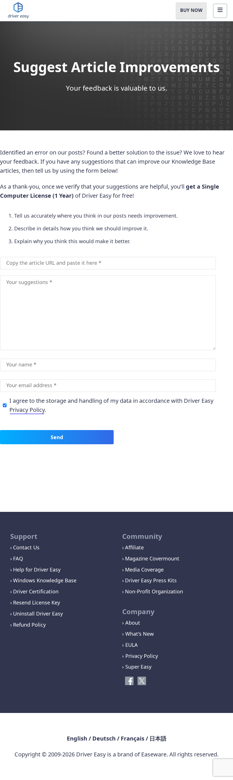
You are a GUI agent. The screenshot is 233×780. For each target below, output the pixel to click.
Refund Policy (29, 624)
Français (132, 738)
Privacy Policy (27, 410)
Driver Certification (36, 591)
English (77, 738)
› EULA (130, 644)
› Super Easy (136, 666)
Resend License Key (36, 602)
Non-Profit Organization (154, 591)
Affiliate (134, 547)
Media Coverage (144, 569)
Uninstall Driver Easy (38, 613)
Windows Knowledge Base (44, 580)
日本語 (158, 738)
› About (131, 622)
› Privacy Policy (140, 655)
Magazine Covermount (152, 558)
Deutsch (104, 738)
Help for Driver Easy (37, 569)
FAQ (18, 558)
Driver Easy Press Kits (151, 580)
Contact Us (26, 547)
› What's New (138, 633)
